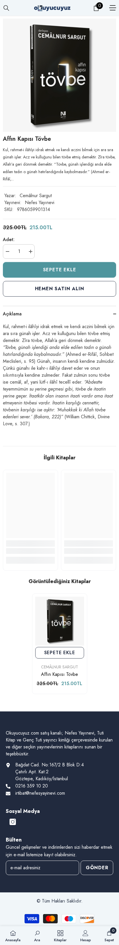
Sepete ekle (59, 269)
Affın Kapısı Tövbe (59, 674)
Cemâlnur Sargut (36, 195)
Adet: (8, 239)
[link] (30, 551)
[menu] (112, 7)
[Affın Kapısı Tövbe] (59, 621)
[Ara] (6, 8)
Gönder (97, 867)
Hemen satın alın (59, 288)
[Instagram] (13, 822)
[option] (59, 75)
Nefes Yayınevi (39, 202)
